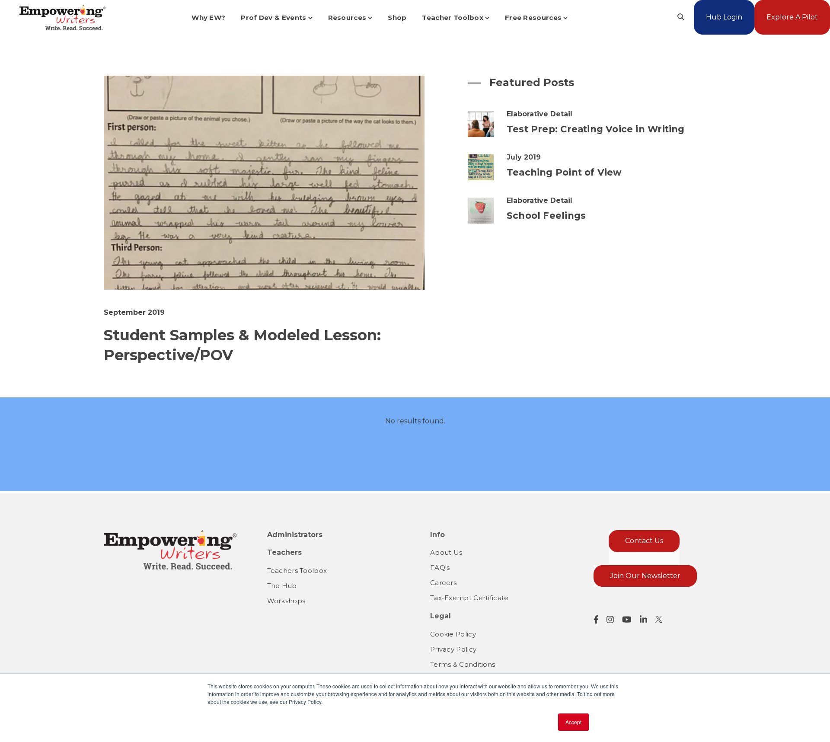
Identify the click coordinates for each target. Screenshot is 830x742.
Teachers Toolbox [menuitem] (297, 570)
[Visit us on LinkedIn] (643, 619)
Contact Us (644, 541)
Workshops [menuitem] (286, 601)
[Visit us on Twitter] (658, 619)
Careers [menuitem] (443, 583)
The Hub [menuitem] (282, 586)
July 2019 (524, 157)
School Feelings (546, 215)
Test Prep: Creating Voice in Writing (596, 129)
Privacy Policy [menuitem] (453, 649)
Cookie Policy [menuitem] (453, 634)
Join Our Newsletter (645, 576)
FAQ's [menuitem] (440, 567)
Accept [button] (573, 722)
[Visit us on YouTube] (627, 619)
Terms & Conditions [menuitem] (462, 664)
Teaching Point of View (564, 172)
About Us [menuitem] (446, 552)
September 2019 (134, 312)
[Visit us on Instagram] (610, 619)
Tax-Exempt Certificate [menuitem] (469, 598)
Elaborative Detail (539, 114)
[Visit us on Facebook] (596, 619)
